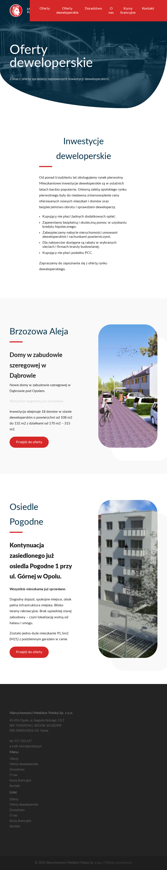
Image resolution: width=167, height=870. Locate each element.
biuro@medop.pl (30, 746)
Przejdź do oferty (29, 442)
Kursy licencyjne (127, 10)
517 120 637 (23, 741)
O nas (111, 10)
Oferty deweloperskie (67, 10)
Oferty (45, 8)
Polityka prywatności (118, 862)
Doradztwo (93, 8)
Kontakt (148, 8)
